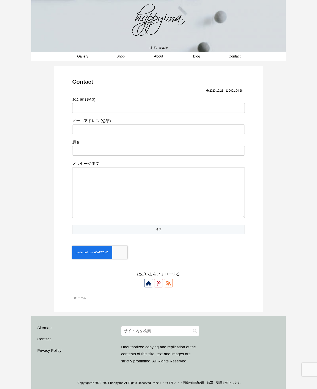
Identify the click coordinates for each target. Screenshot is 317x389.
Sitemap (44, 328)
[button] (195, 330)
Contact (44, 339)
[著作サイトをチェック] (148, 283)
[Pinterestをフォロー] (158, 283)
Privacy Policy (49, 350)
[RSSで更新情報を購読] (168, 283)
